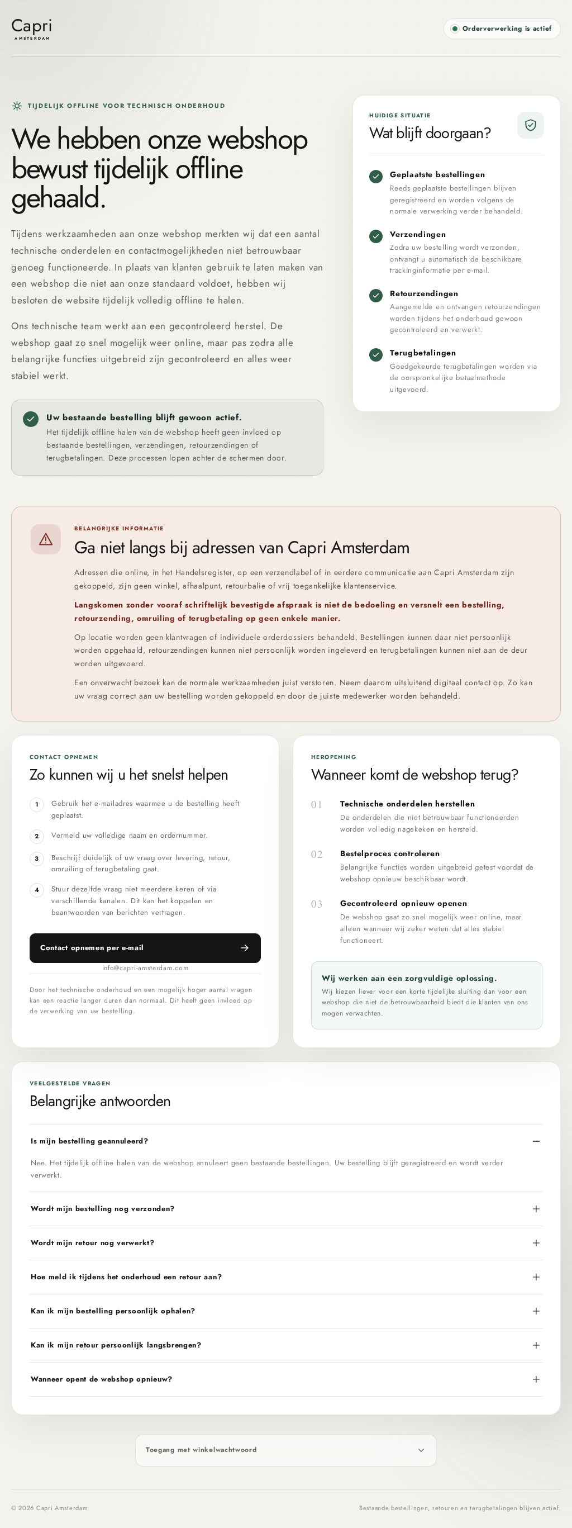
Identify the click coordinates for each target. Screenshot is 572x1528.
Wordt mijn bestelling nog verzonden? (103, 1208)
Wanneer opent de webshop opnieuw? (102, 1379)
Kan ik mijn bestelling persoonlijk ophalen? (113, 1311)
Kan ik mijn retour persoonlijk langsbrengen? (116, 1345)
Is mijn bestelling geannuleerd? (90, 1141)
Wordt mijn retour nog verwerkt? (93, 1242)
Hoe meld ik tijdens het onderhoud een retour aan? (126, 1276)
